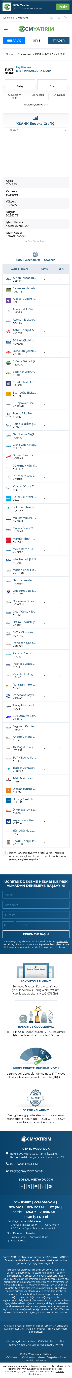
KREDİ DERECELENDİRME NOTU (36, 1068)
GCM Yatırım (13, 1357)
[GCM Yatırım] (36, 31)
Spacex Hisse (18, 1237)
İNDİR (63, 7)
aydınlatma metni (21, 947)
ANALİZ (31, 1212)
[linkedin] (43, 1186)
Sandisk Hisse (18, 1240)
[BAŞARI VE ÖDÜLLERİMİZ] (36, 1014)
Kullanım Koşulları (14, 1328)
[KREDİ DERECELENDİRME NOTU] (36, 1056)
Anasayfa (9, 1325)
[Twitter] (29, 1186)
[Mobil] (6, 29)
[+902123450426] (58, 18)
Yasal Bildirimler (25, 1325)
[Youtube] (36, 1186)
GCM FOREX (22, 1202)
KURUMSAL (48, 1212)
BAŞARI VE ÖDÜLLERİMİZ (36, 1026)
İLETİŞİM (54, 1207)
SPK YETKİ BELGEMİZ (36, 981)
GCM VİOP (16, 1207)
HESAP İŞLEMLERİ (35, 1217)
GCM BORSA (35, 1207)
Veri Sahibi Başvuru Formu (47, 1344)
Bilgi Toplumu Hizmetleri (52, 1325)
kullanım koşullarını (27, 944)
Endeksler (24, 54)
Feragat (15, 859)
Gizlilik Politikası (36, 1328)
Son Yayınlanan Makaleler (24, 1221)
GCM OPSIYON (44, 1202)
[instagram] (50, 1186)
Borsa (9, 54)
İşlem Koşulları (30, 859)
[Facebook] (22, 1186)
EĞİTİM (17, 1212)
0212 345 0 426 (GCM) (24, 1164)
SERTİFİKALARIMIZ (36, 1110)
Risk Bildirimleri (57, 1328)
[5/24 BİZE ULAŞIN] (51, 18)
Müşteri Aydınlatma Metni (21, 1341)
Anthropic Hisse (39, 1237)
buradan (60, 1371)
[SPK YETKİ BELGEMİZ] (36, 969)
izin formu (40, 947)
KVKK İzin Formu (48, 1341)
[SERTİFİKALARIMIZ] (36, 1098)
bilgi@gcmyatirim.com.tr (26, 1171)
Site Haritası (36, 1331)
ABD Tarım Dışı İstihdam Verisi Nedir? (33, 1228)
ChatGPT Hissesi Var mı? (25, 1224)
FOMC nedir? (51, 1224)
